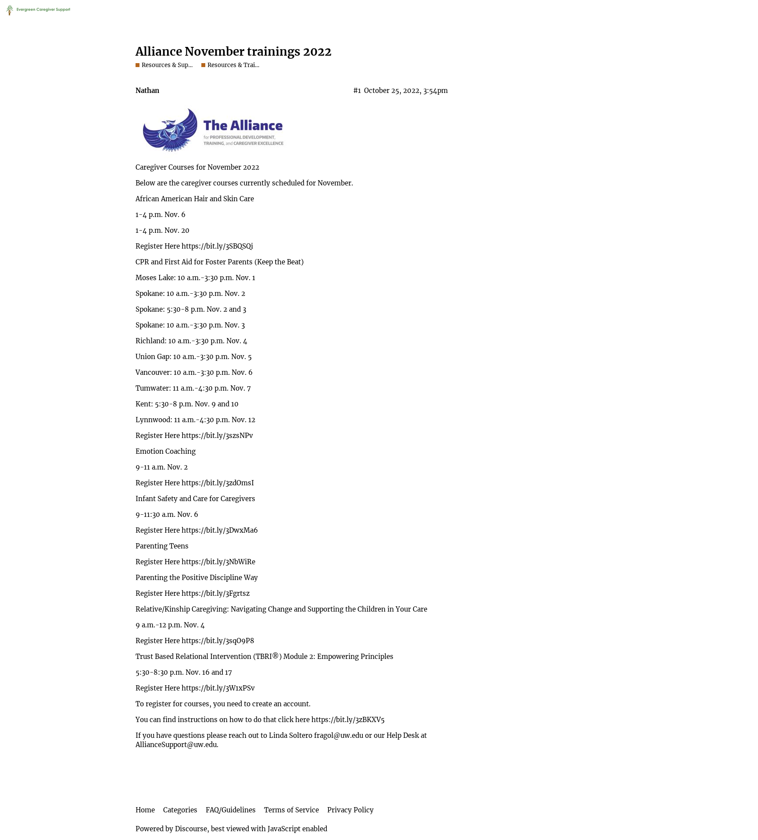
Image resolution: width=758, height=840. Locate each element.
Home (145, 810)
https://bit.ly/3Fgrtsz (216, 593)
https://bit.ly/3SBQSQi (217, 246)
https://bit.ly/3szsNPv (217, 435)
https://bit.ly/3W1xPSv (218, 688)
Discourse (191, 829)
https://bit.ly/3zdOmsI (218, 483)
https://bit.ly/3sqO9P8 (218, 641)
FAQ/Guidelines (231, 810)
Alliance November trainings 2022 (234, 51)
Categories (180, 810)
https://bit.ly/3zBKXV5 (348, 719)
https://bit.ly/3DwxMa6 (220, 530)
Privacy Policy (350, 810)
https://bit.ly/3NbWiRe (218, 562)
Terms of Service (291, 810)
